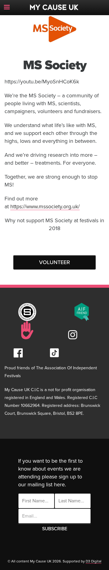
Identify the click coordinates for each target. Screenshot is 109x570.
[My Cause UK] (54, 5)
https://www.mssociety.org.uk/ (45, 206)
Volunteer (54, 262)
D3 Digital (93, 561)
